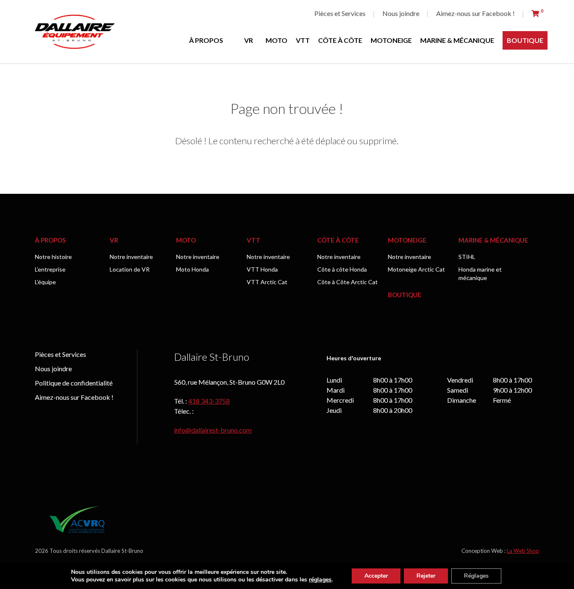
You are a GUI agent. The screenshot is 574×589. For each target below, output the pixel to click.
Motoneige (391, 40)
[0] (535, 13)
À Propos (206, 40)
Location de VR (130, 269)
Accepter (376, 576)
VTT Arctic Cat (267, 281)
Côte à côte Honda (342, 269)
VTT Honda (262, 269)
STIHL (466, 256)
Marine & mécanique (457, 40)
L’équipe (45, 281)
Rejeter (425, 576)
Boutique (525, 40)
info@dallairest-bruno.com (213, 430)
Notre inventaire (131, 256)
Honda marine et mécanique (480, 273)
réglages (320, 580)
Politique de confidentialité (74, 383)
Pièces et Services (340, 13)
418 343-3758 (209, 401)
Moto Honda (192, 269)
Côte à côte (340, 40)
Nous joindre (400, 13)
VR (248, 40)
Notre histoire (53, 256)
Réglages (476, 576)
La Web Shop (523, 550)
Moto (276, 40)
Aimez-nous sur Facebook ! (475, 13)
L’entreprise (50, 269)
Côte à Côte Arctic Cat (347, 281)
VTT (303, 40)
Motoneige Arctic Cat (416, 269)
